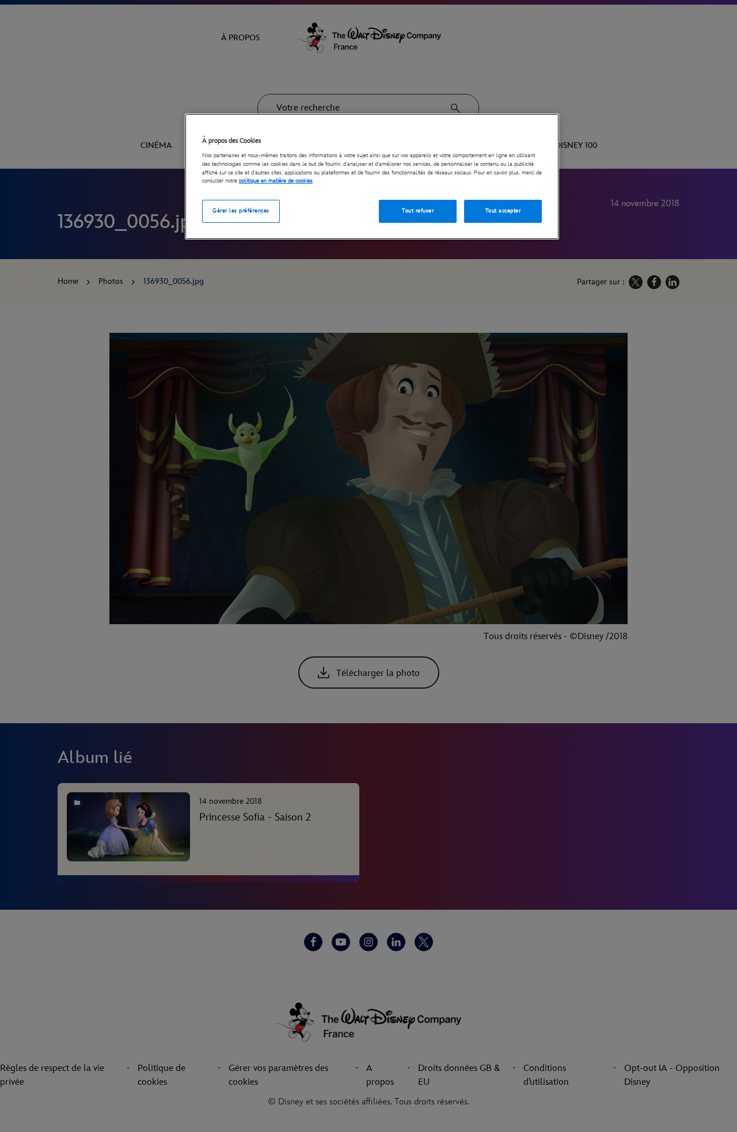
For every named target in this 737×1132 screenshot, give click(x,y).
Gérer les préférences (240, 210)
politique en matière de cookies (276, 180)
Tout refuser (418, 210)
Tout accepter (503, 210)
